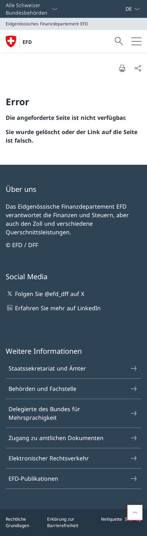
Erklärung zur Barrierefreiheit (62, 522)
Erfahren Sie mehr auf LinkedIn (58, 308)
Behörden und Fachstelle (42, 389)
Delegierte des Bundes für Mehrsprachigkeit (44, 413)
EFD (27, 42)
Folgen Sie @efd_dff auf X (49, 294)
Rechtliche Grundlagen (17, 522)
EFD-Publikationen (33, 479)
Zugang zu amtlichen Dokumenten (56, 438)
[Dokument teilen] (138, 68)
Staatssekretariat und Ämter (47, 368)
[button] (135, 512)
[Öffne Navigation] (136, 41)
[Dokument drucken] (122, 68)
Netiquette (111, 519)
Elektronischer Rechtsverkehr (49, 458)
